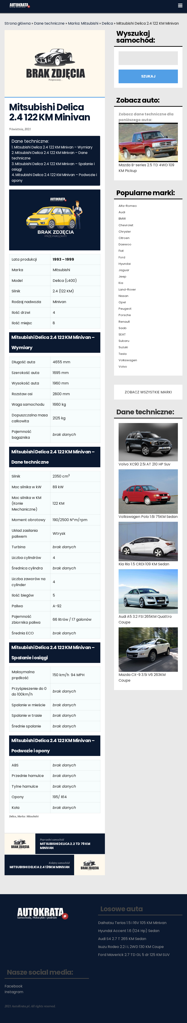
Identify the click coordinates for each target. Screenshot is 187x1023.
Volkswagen (128, 360)
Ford (122, 257)
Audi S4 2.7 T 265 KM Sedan (122, 938)
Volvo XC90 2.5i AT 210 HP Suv (144, 464)
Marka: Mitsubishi (83, 23)
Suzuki (123, 347)
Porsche (125, 315)
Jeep (122, 277)
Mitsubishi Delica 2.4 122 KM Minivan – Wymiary (53, 147)
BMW (122, 219)
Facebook (14, 986)
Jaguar (124, 270)
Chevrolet (126, 225)
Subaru (124, 341)
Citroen (124, 238)
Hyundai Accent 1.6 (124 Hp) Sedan (128, 930)
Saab (123, 328)
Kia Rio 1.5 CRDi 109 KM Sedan (144, 564)
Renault (124, 322)
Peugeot (125, 309)
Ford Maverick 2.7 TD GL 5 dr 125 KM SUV (134, 954)
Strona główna (18, 23)
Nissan (123, 296)
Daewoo (125, 244)
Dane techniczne (49, 23)
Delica (107, 23)
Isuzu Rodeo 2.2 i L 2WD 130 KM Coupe (131, 946)
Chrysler (125, 232)
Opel (122, 302)
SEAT (122, 334)
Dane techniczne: (145, 412)
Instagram (14, 991)
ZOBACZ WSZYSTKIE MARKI (148, 392)
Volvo (123, 367)
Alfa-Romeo (128, 206)
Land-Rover (127, 290)
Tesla (123, 354)
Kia (121, 283)
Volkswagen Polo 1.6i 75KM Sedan (148, 516)
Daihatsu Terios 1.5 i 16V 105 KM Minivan (132, 922)
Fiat (121, 251)
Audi (122, 212)
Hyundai (125, 264)
